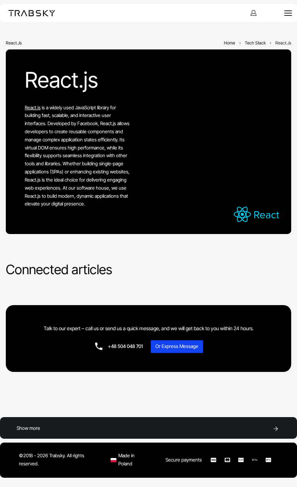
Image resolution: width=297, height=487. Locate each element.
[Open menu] (288, 13)
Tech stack (255, 43)
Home (229, 43)
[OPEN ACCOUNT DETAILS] (253, 13)
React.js (61, 80)
